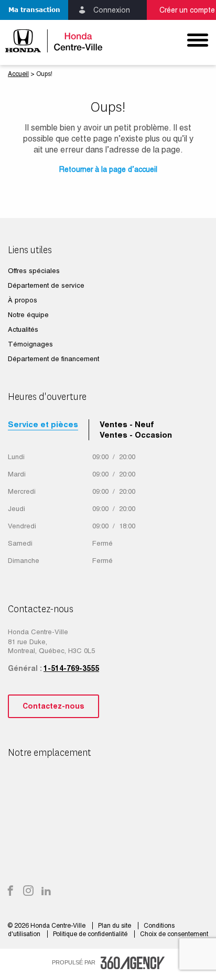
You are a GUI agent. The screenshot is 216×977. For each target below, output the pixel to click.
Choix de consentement (174, 934)
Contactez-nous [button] (53, 706)
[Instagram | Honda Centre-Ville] (28, 891)
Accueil (18, 74)
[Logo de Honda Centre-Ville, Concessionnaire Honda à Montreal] (54, 40)
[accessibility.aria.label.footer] (133, 963)
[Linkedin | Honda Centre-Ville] (46, 891)
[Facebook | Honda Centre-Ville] (10, 891)
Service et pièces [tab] (43, 424)
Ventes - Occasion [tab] (136, 434)
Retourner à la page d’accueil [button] (108, 169)
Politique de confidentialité (91, 934)
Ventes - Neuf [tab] (127, 424)
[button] (34, 10)
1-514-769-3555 (71, 668)
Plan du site (115, 925)
